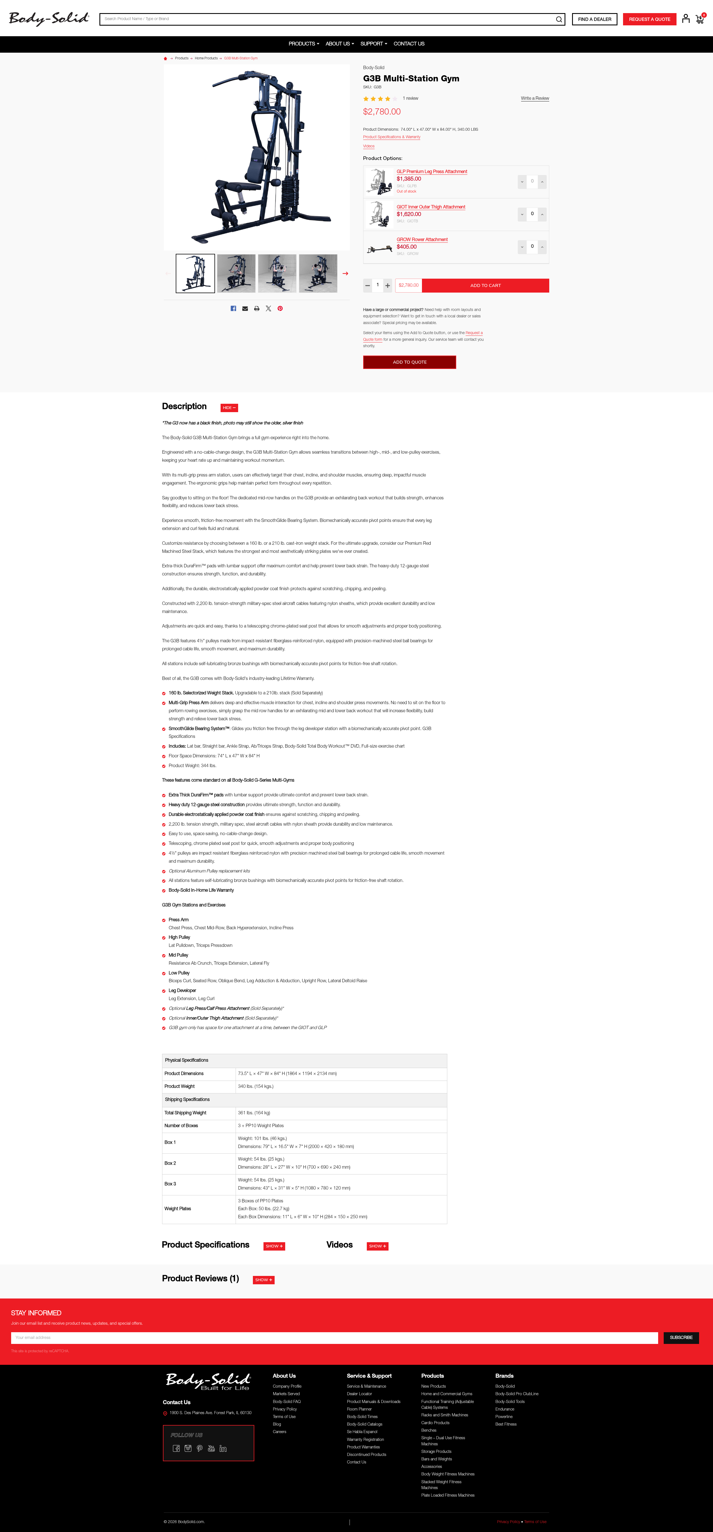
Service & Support (369, 1376)
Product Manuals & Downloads (374, 1402)
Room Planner (359, 1410)
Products (302, 44)
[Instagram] (188, 1448)
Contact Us (409, 44)
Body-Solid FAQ (287, 1402)
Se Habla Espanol (362, 1432)
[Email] (245, 308)
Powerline (503, 1417)
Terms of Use (284, 1417)
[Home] (166, 58)
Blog (277, 1425)
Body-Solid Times (362, 1417)
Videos (369, 147)
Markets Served (286, 1394)
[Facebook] (233, 308)
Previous (168, 273)
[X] (268, 308)
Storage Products (436, 1452)
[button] (208, 1381)
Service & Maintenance (366, 1387)
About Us (338, 44)
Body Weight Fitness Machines (448, 1475)
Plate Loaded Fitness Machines (448, 1496)
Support (372, 44)
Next (345, 273)
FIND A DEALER (594, 20)
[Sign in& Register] (686, 18)
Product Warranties (363, 1448)
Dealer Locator (359, 1394)
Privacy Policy (285, 1410)
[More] (319, 44)
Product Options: (382, 158)
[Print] (257, 308)
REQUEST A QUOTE (649, 20)
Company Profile (287, 1387)
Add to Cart (485, 286)
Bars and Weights (436, 1460)
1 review (410, 99)
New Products (433, 1387)
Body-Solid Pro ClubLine (516, 1394)
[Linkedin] (223, 1448)
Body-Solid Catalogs (364, 1425)
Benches (428, 1431)
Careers (279, 1432)
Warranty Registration (365, 1440)
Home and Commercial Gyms (446, 1394)
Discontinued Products (366, 1455)
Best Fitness (506, 1425)
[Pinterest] (280, 308)
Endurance (504, 1410)
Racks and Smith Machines (444, 1415)
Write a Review (535, 99)
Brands (504, 1376)
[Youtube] (211, 1448)
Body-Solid (505, 1387)
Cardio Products (435, 1423)
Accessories (431, 1467)
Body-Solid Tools (510, 1402)
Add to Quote (410, 362)
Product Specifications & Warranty (391, 137)
